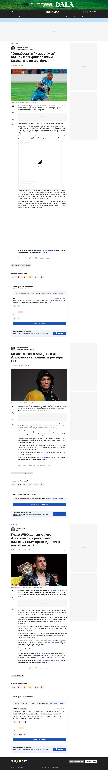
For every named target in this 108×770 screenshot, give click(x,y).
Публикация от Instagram (39, 186)
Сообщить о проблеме (76, 761)
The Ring (54, 590)
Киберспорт (40, 16)
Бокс (30, 16)
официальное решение (42, 653)
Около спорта (88, 16)
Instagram (60, 333)
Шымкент (28, 265)
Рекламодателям (91, 761)
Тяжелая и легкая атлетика (57, 16)
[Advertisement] (54, 31)
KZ (85, 12)
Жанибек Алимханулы (17, 675)
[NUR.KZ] (54, 12)
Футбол (20, 16)
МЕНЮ (16, 12)
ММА (34, 16)
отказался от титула (51, 643)
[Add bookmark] (13, 124)
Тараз (22, 265)
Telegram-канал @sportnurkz (46, 250)
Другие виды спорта (71, 16)
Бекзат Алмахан (16, 473)
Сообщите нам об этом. (43, 258)
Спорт (13, 16)
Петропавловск (15, 265)
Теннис (26, 16)
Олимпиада (81, 16)
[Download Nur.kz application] (54, 4)
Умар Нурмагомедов (27, 473)
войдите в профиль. (58, 293)
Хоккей (46, 16)
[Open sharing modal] (13, 119)
